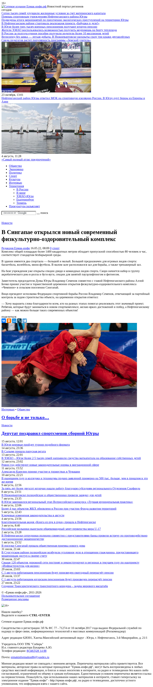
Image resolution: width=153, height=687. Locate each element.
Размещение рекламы (15, 599)
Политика (15, 172)
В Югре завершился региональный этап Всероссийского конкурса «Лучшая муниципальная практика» (67, 501)
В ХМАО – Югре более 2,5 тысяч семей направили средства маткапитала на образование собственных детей (71, 458)
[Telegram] (24, 320)
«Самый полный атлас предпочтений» (26, 159)
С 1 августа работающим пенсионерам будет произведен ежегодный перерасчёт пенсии (57, 572)
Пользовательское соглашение (20, 595)
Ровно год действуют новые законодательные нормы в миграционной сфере (50, 464)
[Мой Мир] (14, 320)
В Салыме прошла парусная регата (23, 451)
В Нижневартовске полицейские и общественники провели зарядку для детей (51, 495)
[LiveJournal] (19, 320)
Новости (7, 223)
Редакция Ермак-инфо (15, 248)
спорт (56, 248)
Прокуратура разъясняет (24, 206)
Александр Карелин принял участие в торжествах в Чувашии (40, 471)
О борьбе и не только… (25, 417)
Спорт (13, 176)
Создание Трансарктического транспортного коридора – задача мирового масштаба (54, 586)
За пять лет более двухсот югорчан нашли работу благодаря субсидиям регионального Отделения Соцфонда (70, 488)
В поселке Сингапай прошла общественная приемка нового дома (43, 545)
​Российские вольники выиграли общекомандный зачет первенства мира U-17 (51, 528)
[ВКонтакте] (3, 320)
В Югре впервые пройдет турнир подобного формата (35, 444)
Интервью (15, 182)
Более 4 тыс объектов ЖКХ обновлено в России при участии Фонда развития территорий (58, 508)
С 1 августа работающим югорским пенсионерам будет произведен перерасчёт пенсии (56, 579)
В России (22, 189)
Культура (14, 179)
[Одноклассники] (9, 320)
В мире (21, 192)
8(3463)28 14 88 (36, 650)
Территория (16, 186)
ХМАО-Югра (25, 196)
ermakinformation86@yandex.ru (30, 657)
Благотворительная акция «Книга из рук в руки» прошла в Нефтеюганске (48, 522)
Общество (15, 165)
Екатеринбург (25, 199)
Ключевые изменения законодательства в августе (32, 515)
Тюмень (21, 202)
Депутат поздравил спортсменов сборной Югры (50, 433)
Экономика (16, 169)
